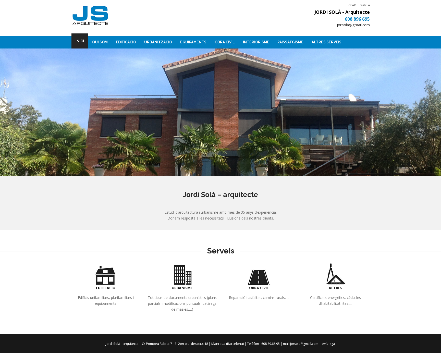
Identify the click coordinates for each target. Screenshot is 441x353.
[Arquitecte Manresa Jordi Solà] (90, 16)
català (352, 5)
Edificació (126, 42)
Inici (80, 41)
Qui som (100, 42)
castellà (365, 5)
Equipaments (193, 42)
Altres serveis (326, 42)
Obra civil (225, 42)
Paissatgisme (290, 42)
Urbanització (158, 42)
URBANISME (182, 287)
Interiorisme (256, 42)
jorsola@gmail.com (353, 24)
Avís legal (329, 344)
